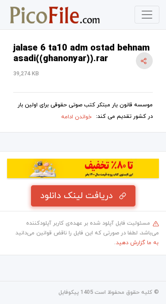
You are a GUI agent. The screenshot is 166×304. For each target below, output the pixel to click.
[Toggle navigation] (147, 14)
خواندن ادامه (76, 117)
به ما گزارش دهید (137, 243)
